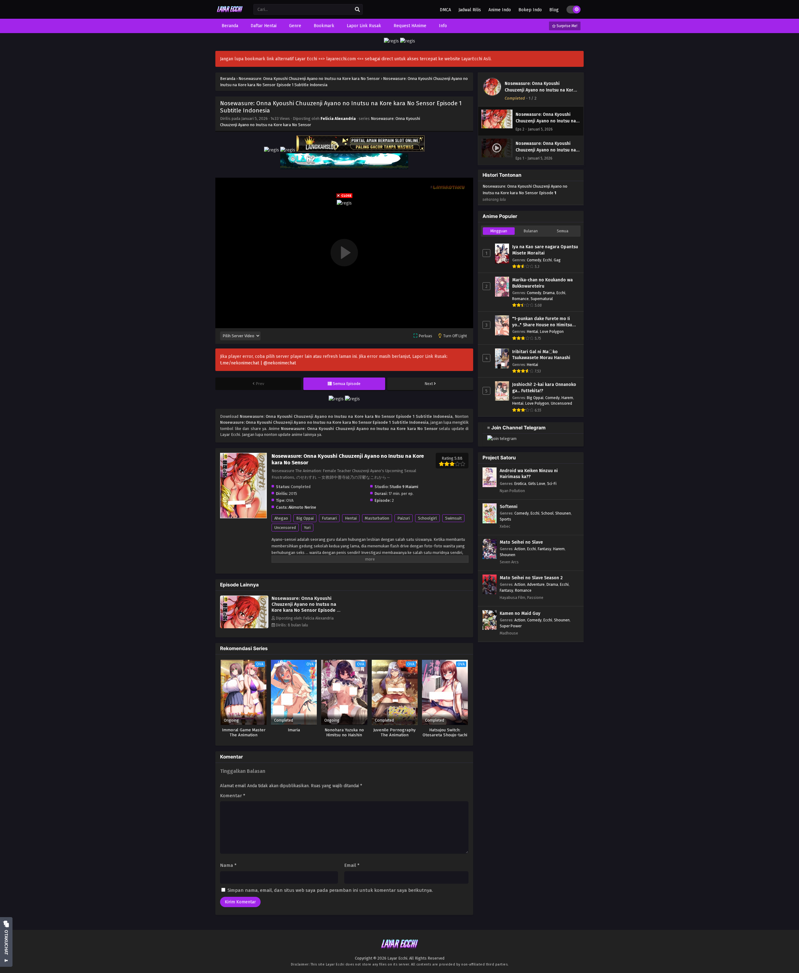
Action (519, 548)
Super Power (511, 626)
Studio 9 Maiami (404, 486)
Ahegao (281, 518)
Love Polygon (552, 331)
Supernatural (542, 298)
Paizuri (403, 518)
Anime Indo (499, 9)
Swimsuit (453, 518)
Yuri (307, 527)
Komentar (232, 795)
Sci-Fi (551, 483)
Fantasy (544, 548)
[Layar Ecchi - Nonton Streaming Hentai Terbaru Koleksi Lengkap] (229, 13)
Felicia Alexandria (338, 118)
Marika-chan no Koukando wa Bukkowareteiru (542, 283)
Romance (520, 298)
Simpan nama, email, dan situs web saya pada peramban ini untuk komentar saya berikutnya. (330, 890)
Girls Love (536, 483)
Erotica (520, 483)
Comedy (534, 260)
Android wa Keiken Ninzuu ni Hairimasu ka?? (529, 474)
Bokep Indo (530, 9)
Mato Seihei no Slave (521, 542)
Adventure (536, 584)
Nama (228, 865)
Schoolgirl (427, 518)
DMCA (445, 9)
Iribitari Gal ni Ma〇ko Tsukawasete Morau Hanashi (541, 355)
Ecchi (547, 260)
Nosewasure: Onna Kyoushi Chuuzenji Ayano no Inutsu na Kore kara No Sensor (540, 90)
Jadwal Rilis (469, 9)
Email (352, 865)
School (547, 513)
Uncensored (285, 527)
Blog (554, 9)
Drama (549, 292)
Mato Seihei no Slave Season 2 (531, 577)
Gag (557, 260)
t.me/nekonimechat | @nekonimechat (258, 363)
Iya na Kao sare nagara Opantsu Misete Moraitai (545, 250)
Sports (505, 519)
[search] (357, 9)
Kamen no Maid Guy (520, 613)
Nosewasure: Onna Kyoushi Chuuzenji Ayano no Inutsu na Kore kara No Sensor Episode (525, 193)
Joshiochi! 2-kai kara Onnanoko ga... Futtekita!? (544, 387)
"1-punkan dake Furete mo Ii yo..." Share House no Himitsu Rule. (542, 322)
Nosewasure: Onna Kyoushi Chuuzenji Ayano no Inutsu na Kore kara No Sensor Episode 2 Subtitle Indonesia (305, 607)
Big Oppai (305, 518)
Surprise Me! (566, 26)
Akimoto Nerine (302, 507)
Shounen (563, 513)
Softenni (508, 506)
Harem (567, 397)
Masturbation (377, 518)
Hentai (351, 518)
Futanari (329, 518)
